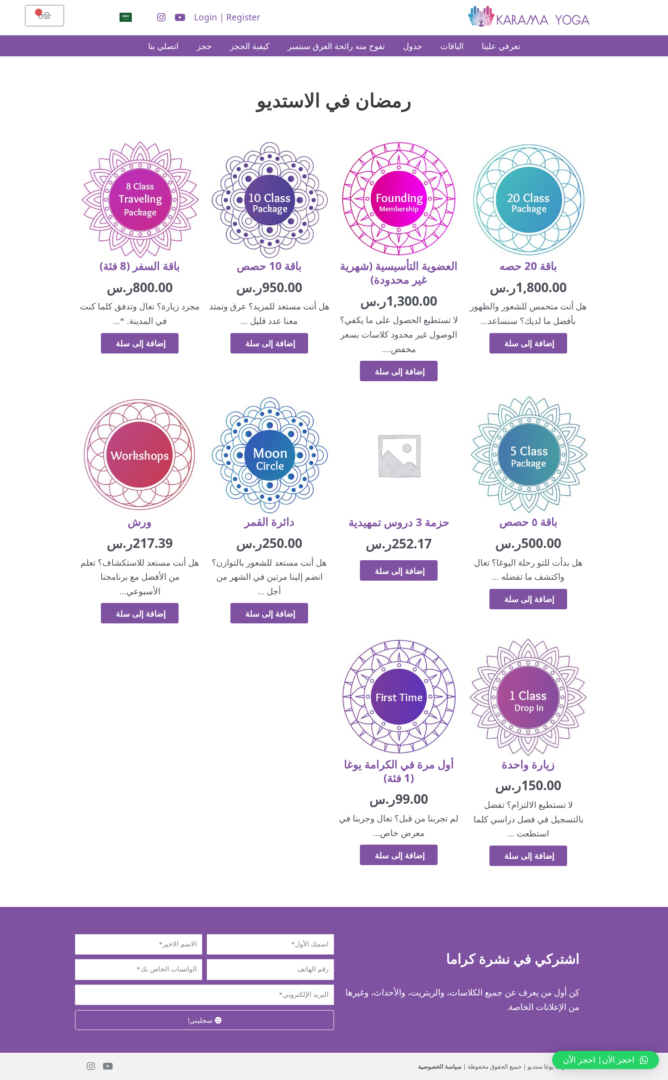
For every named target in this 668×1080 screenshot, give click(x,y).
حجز (204, 45)
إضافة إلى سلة (528, 343)
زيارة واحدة (528, 763)
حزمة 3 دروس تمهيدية (399, 521)
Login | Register (227, 17)
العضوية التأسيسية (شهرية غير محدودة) (399, 272)
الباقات (452, 45)
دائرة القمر (269, 521)
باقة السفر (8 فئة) (140, 265)
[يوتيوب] (180, 17)
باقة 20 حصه (528, 265)
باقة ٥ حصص (528, 521)
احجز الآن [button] (598, 1059)
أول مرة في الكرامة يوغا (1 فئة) (399, 770)
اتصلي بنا (163, 45)
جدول (412, 45)
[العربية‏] (132, 17)
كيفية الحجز (249, 45)
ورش (140, 521)
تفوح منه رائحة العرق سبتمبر (336, 45)
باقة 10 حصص (269, 265)
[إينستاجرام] (161, 17)
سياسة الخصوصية (440, 1066)
